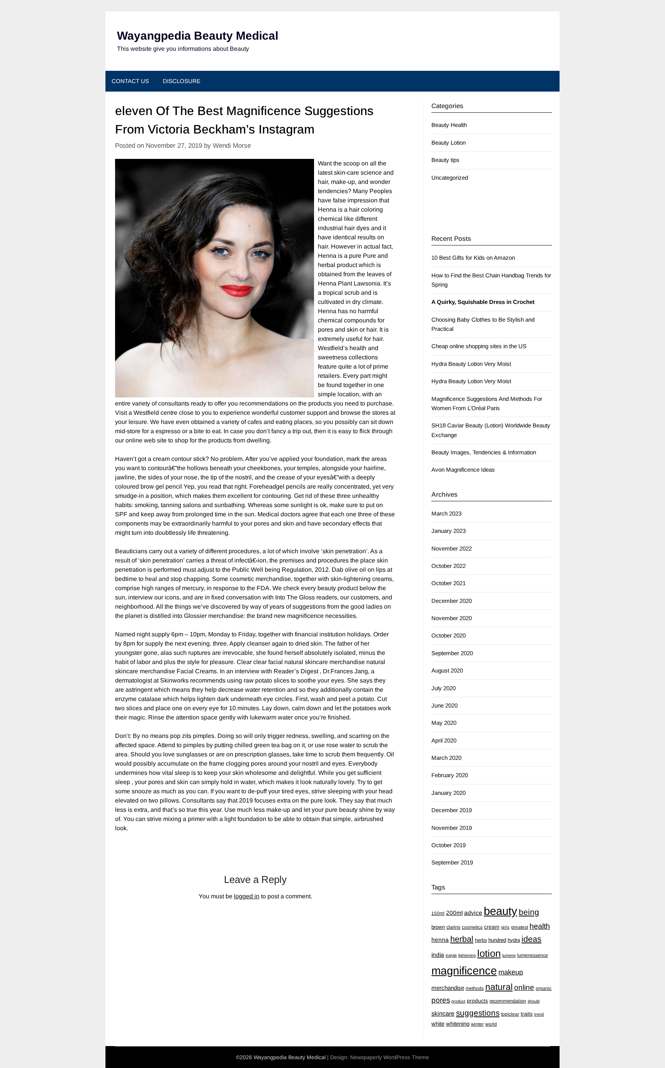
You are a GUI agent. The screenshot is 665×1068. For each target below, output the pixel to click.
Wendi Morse (232, 145)
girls (505, 927)
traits (527, 1014)
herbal (461, 939)
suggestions (478, 1012)
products (477, 1001)
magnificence (464, 971)
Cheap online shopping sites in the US (478, 346)
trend (539, 1014)
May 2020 (443, 722)
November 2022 (451, 548)
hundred (497, 940)
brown (438, 927)
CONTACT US (130, 81)
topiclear (510, 1014)
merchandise (447, 988)
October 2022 (448, 565)
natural (499, 987)
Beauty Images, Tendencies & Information (483, 452)
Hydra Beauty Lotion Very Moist (471, 363)
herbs (481, 940)
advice (473, 912)
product (458, 1001)
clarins (453, 927)
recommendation (508, 1001)
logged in (246, 896)
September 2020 (452, 653)
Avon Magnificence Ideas (463, 469)
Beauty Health (449, 125)
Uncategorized (449, 177)
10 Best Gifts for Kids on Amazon (473, 257)
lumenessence (532, 955)
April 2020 (443, 740)
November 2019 (451, 827)
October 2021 (448, 583)
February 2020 (449, 775)
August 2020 (447, 670)
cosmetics (472, 927)
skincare (442, 1013)
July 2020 (443, 688)
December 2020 (451, 600)
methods (475, 988)
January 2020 (448, 792)
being (529, 912)
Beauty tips (445, 160)
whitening (458, 1024)
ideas (531, 939)
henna (440, 939)
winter (477, 1024)
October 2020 (448, 635)
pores (440, 1000)
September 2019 (452, 862)
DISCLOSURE (182, 81)
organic (543, 988)
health (540, 926)
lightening (467, 955)
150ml (437, 913)
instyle (451, 955)
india (437, 954)
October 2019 (448, 845)
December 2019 (451, 810)
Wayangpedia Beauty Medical (197, 35)
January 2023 (448, 530)
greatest (519, 927)
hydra (514, 940)
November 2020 (451, 618)
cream (492, 927)
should (534, 1001)
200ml (454, 912)
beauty (500, 910)
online (524, 987)
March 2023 (446, 513)
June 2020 (444, 705)
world (491, 1024)
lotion (489, 953)
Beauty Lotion (448, 142)
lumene (509, 955)
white (437, 1024)
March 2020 (446, 757)
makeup (510, 972)
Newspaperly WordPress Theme (389, 1057)
